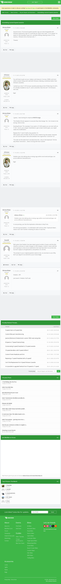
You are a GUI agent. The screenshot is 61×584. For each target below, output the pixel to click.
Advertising (7, 538)
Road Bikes (30, 531)
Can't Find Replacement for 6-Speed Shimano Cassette (20, 362)
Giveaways (7, 533)
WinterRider (7, 27)
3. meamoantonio (10, 493)
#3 (57, 113)
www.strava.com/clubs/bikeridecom (32, 475)
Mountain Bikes (31, 528)
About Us (7, 526)
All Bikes (29, 526)
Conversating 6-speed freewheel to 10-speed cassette (20, 346)
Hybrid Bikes (30, 536)
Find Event (18, 526)
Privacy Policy (7, 579)
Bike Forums (5, 12)
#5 (57, 210)
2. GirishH (8, 489)
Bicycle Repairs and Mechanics (27, 12)
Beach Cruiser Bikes (32, 548)
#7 (57, 271)
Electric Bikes (30, 533)
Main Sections (14, 12)
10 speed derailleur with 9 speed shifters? (16, 350)
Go (58, 371)
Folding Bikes (30, 558)
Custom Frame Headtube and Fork (14, 354)
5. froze (7, 501)
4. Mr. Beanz (8, 497)
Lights (6, 567)
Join (33, 2)
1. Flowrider (8, 485)
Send (52, 512)
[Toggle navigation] (59, 2)
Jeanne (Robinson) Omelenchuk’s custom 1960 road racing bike (22, 338)
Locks (6, 565)
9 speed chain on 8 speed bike (13, 330)
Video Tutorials (20, 536)
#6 (57, 240)
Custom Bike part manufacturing (14, 334)
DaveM (6, 240)
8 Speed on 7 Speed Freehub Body (14, 342)
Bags (6, 572)
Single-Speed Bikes (32, 541)
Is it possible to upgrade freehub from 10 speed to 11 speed (22, 366)
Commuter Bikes (31, 538)
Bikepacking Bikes (31, 543)
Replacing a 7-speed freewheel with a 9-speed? (18, 358)
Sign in (36, 2)
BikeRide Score (8, 528)
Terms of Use (14, 579)
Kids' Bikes (30, 553)
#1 (57, 27)
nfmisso (6, 75)
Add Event (18, 528)
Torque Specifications (19, 540)
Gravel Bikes (30, 545)
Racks (6, 569)
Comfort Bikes (31, 550)
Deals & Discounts (9, 536)
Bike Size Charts (20, 543)
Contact (7, 541)
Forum (6, 531)
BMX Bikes (30, 555)
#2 (57, 75)
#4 (57, 152)
